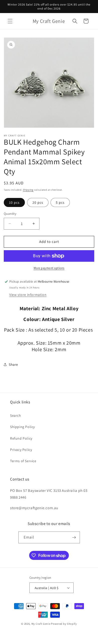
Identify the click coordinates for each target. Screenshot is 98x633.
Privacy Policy (21, 449)
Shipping (28, 189)
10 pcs (14, 202)
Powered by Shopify (64, 623)
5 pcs (60, 202)
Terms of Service (23, 461)
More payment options (49, 268)
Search (15, 415)
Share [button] (13, 364)
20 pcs (37, 202)
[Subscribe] (74, 537)
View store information (27, 294)
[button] (10, 21)
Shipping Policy (22, 427)
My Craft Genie (41, 623)
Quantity (10, 214)
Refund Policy (21, 438)
